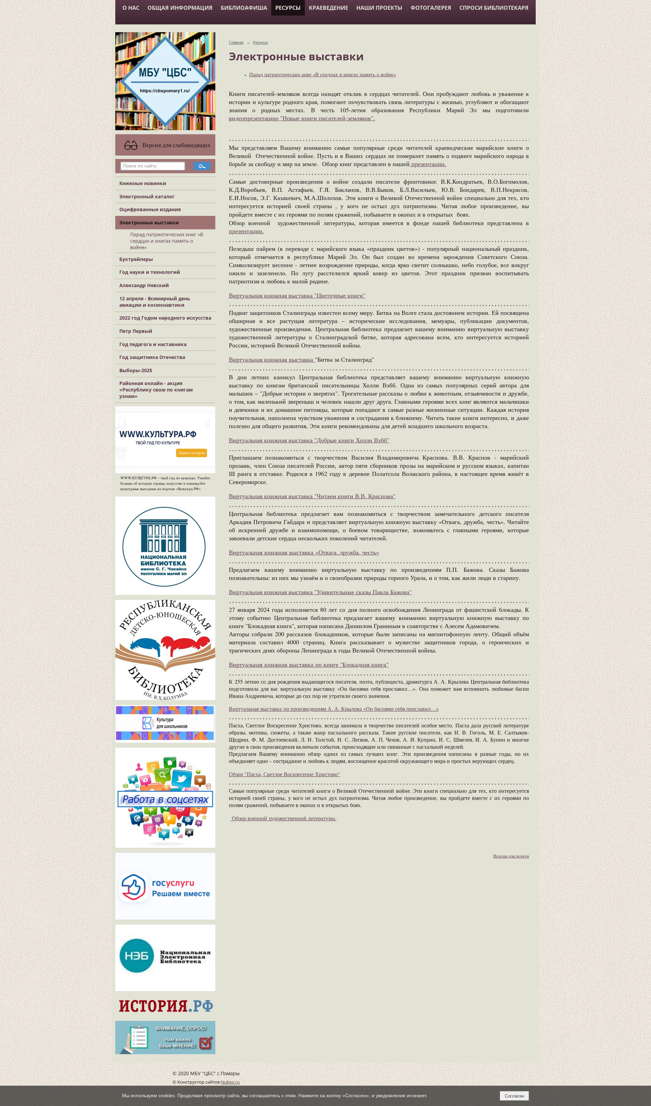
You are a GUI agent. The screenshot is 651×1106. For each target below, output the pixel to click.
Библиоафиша (244, 8)
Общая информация (180, 8)
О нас (130, 8)
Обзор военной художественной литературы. (283, 818)
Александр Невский (144, 285)
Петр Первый (135, 331)
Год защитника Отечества (152, 357)
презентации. (428, 164)
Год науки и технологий (149, 272)
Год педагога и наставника (152, 344)
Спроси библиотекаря (494, 8)
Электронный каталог (147, 196)
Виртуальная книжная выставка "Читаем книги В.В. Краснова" (312, 496)
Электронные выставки (149, 222)
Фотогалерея (431, 8)
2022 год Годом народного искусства (165, 318)
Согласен (514, 1096)
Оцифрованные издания (150, 209)
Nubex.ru (230, 1082)
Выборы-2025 (135, 370)
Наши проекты (379, 8)
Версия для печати (511, 856)
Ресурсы (288, 8)
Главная (236, 42)
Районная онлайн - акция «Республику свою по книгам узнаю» (156, 389)
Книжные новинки (142, 183)
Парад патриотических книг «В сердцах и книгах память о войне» (166, 240)
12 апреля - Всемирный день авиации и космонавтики (154, 301)
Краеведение (328, 8)
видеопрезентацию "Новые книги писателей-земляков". (302, 118)
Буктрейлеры (136, 259)
